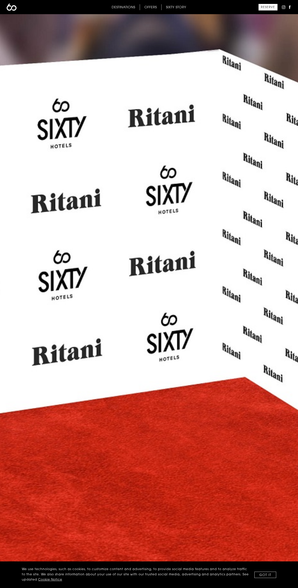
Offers (150, 7)
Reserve (268, 7)
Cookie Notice (50, 579)
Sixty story (176, 7)
